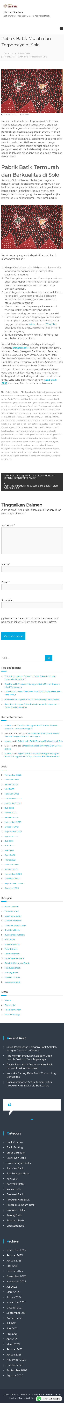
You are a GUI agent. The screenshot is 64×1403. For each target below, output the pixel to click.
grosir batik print (41, 402)
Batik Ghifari (13, 12)
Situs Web (7, 600)
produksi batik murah (41, 434)
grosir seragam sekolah (29, 413)
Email (5, 582)
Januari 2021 (11, 869)
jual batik (47, 413)
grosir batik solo (18, 406)
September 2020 (14, 883)
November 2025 (13, 775)
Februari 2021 (12, 864)
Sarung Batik (11, 972)
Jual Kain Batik (12, 930)
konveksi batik (23, 431)
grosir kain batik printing (18, 409)
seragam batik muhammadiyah (43, 448)
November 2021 (13, 822)
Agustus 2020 (12, 888)
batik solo (47, 395)
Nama (5, 564)
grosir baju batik (13, 916)
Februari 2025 (12, 779)
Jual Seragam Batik (15, 934)
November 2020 (13, 874)
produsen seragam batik (35, 441)
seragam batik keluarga (13, 448)
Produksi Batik (12, 953)
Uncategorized (12, 982)
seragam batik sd (33, 452)
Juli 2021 (9, 841)
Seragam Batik (12, 977)
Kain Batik (10, 939)
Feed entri (10, 1005)
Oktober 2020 (12, 878)
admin (25, 114)
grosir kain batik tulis (42, 409)
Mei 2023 (9, 789)
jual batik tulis (44, 420)
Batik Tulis (13, 399)
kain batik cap (47, 427)
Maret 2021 (10, 860)
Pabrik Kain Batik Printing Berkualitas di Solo (40, 741)
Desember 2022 (13, 798)
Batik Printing (12, 911)
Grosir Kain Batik (35, 406)
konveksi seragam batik (43, 431)
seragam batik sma (20, 455)
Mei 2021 (9, 850)
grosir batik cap (39, 399)
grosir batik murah (22, 402)
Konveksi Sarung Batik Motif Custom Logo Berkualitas (32, 699)
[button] (32, 1119)
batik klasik (35, 395)
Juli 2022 (9, 808)
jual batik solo (8, 420)
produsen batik (49, 438)
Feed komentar (13, 1009)
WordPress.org (12, 1014)
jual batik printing (49, 416)
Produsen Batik (12, 967)
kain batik (34, 427)
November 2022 (13, 803)
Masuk (8, 1000)
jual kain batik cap (32, 424)
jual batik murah (31, 416)
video (32, 324)
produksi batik (22, 434)
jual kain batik (15, 424)
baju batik (30, 392)
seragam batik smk (40, 455)
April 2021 (10, 855)
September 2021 (13, 831)
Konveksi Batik (12, 944)
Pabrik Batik (23, 53)
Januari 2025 (11, 784)
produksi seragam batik (28, 438)
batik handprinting (19, 395)
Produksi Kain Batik (14, 958)
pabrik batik (7, 434)
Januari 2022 (11, 817)
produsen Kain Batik (11, 441)
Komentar (8, 525)
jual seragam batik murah (14, 427)
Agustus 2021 (11, 836)
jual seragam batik (51, 424)
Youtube (51, 324)
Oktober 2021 (12, 826)
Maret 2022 (11, 812)
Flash (12, 1398)
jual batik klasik (13, 416)
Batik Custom (12, 906)
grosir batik (24, 399)
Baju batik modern (46, 392)
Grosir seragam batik (15, 925)
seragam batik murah (12, 452)
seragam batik (20, 347)
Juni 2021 (9, 845)
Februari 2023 (12, 793)
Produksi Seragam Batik (17, 963)
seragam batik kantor (43, 445)
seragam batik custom (19, 445)
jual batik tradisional (26, 420)
